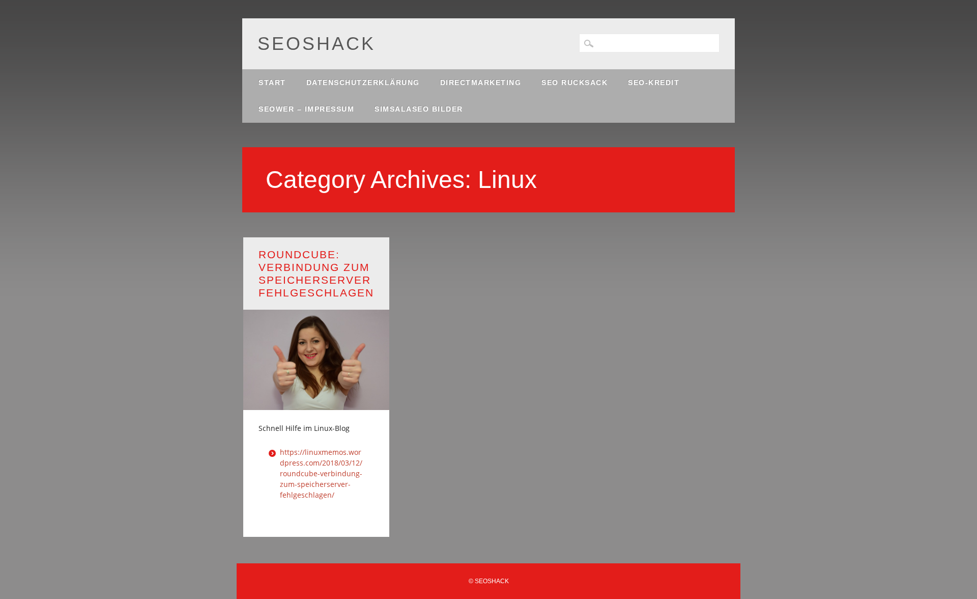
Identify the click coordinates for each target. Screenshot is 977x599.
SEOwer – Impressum (306, 109)
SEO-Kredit (653, 82)
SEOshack (316, 43)
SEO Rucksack (574, 82)
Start (272, 82)
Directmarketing (481, 82)
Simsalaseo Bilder (419, 109)
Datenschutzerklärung (363, 82)
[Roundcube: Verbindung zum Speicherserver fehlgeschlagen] (316, 404)
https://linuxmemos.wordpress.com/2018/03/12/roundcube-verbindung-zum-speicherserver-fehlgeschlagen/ (321, 473)
